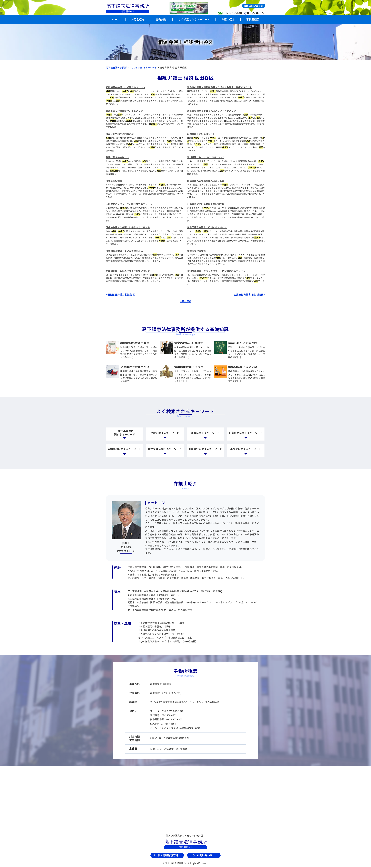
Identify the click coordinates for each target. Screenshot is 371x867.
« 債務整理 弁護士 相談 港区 (120, 294)
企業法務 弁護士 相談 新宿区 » (249, 294)
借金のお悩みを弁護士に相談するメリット (128, 227)
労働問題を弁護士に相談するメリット (207, 227)
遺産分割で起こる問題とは (120, 134)
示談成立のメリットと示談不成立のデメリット (130, 204)
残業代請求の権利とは (117, 157)
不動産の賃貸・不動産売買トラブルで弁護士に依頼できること (219, 87)
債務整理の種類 (114, 180)
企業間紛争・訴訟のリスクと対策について (128, 271)
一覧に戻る (185, 301)
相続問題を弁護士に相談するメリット (125, 87)
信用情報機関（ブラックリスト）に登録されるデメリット (217, 271)
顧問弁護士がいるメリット (201, 134)
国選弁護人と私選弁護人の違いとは (205, 180)
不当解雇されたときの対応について (205, 157)
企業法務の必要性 (196, 250)
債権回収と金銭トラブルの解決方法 (124, 250)
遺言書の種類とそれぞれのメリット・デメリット (212, 110)
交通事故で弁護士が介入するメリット (125, 110)
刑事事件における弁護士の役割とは (205, 204)
